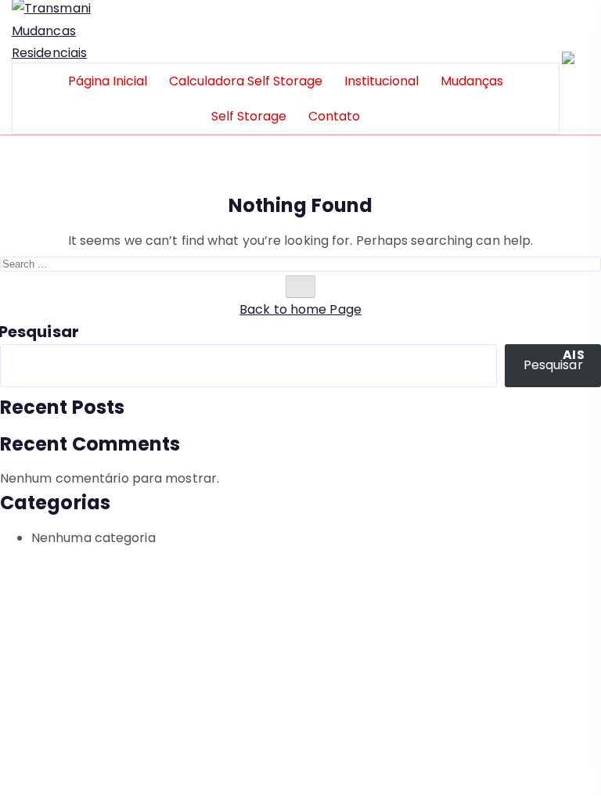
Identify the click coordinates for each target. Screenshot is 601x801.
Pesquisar (39, 332)
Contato (334, 116)
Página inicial (107, 81)
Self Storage (248, 116)
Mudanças (472, 81)
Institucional (381, 81)
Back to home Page (300, 309)
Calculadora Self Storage (245, 81)
